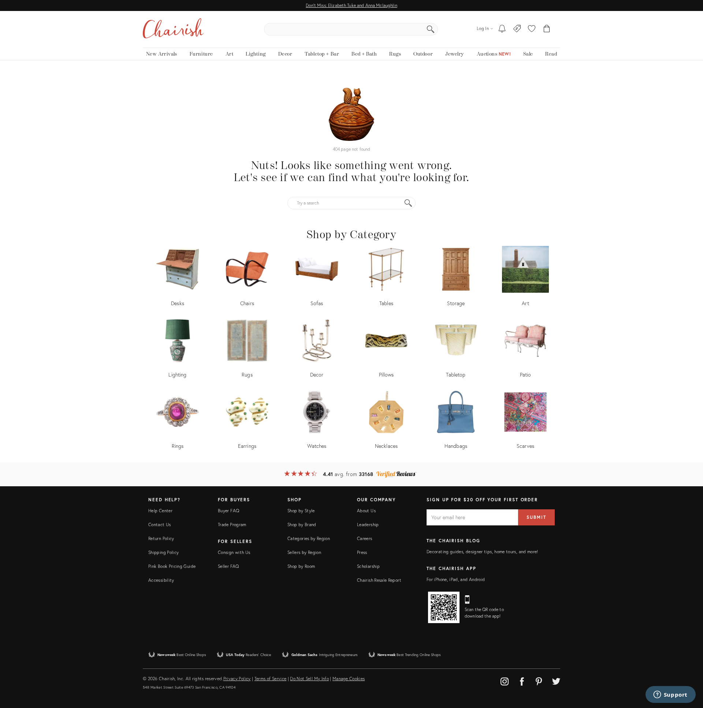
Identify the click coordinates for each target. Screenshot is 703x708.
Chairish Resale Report (379, 580)
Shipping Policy (163, 552)
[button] (531, 29)
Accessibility (161, 580)
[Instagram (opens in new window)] (505, 680)
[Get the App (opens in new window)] (444, 607)
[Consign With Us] (517, 29)
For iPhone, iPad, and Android (456, 579)
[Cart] (546, 29)
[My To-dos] (502, 29)
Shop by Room (301, 566)
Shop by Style (301, 510)
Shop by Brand (301, 524)
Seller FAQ (228, 566)
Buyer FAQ (228, 510)
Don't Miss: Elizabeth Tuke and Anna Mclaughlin (351, 5)
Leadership (368, 524)
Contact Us (159, 524)
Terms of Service (270, 678)
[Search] (430, 29)
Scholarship (368, 566)
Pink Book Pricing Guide (172, 566)
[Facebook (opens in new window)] (522, 680)
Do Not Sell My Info (309, 678)
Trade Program (232, 524)
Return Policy (161, 538)
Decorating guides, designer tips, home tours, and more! (482, 551)
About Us (366, 510)
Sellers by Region (304, 552)
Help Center (160, 510)
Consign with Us (234, 552)
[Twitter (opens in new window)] (556, 680)
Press (362, 552)
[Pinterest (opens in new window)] (539, 680)
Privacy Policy (237, 678)
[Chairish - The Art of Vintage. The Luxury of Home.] (173, 29)
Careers (364, 538)
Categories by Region (308, 538)
